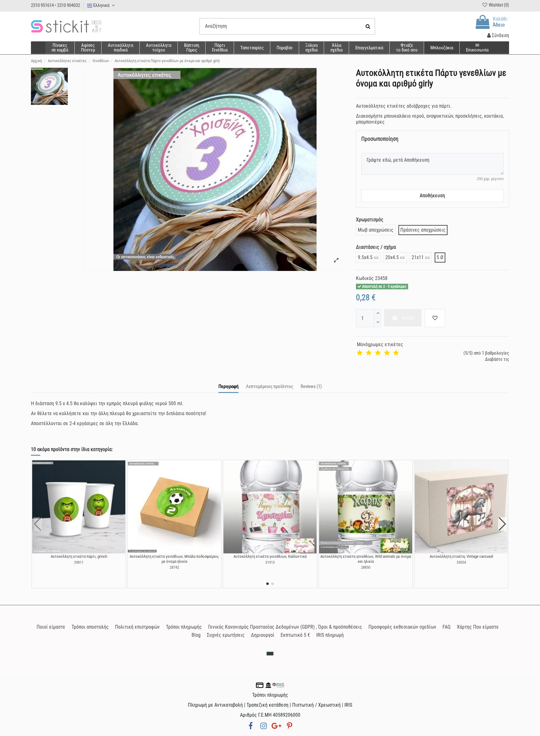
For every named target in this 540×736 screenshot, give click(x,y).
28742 (174, 567)
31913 (270, 562)
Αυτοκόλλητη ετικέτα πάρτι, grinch (79, 556)
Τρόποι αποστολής (90, 627)
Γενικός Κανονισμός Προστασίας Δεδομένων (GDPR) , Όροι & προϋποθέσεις (285, 627)
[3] (378, 353)
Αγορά (408, 318)
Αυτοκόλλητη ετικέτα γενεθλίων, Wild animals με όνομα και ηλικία (365, 559)
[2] (368, 353)
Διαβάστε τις (497, 359)
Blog (196, 635)
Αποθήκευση (432, 196)
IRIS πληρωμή (330, 635)
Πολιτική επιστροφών (137, 627)
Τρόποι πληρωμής (184, 627)
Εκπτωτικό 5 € (295, 635)
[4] (387, 353)
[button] (336, 48)
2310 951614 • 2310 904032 (55, 5)
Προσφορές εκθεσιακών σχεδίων (402, 627)
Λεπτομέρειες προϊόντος (269, 386)
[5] (396, 353)
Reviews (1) (311, 386)
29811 (78, 562)
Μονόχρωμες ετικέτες (380, 344)
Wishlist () (498, 5)
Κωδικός (365, 278)
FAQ (446, 627)
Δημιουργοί (262, 635)
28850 (365, 567)
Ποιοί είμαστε (51, 627)
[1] (359, 353)
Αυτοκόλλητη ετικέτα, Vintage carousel (461, 556)
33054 (461, 562)
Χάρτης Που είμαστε (478, 627)
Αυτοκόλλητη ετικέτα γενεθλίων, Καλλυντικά (270, 556)
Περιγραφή (228, 386)
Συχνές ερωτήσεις (226, 635)
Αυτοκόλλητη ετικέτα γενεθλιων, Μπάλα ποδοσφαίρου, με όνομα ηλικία (174, 559)
